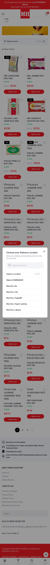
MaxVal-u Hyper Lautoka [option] (16, 304)
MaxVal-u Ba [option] (11, 286)
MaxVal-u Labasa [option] (13, 310)
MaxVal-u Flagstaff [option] (14, 298)
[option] (25, 274)
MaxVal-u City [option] (12, 292)
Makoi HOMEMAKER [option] (14, 280)
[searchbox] (25, 265)
